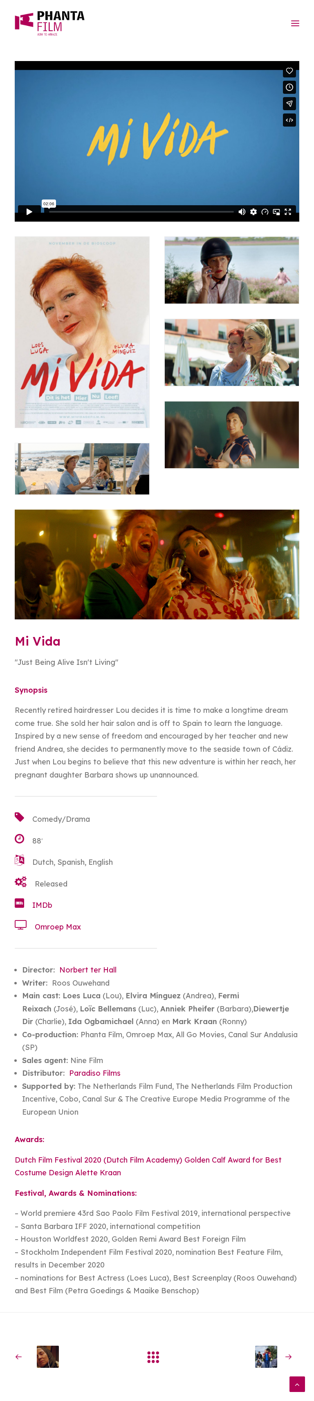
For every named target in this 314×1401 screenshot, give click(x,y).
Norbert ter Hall (88, 970)
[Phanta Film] (50, 23)
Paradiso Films (95, 1073)
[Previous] (71, 1357)
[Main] (157, 1356)
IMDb (42, 905)
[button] (295, 23)
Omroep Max (58, 927)
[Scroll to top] (297, 1383)
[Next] (242, 1357)
